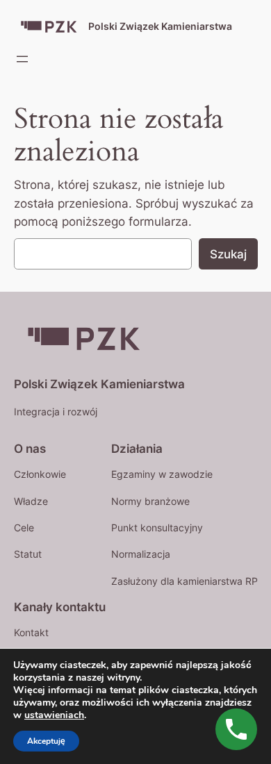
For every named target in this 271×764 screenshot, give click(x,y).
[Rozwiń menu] (22, 59)
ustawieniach (54, 715)
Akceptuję (46, 741)
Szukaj (228, 254)
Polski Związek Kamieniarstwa (160, 26)
